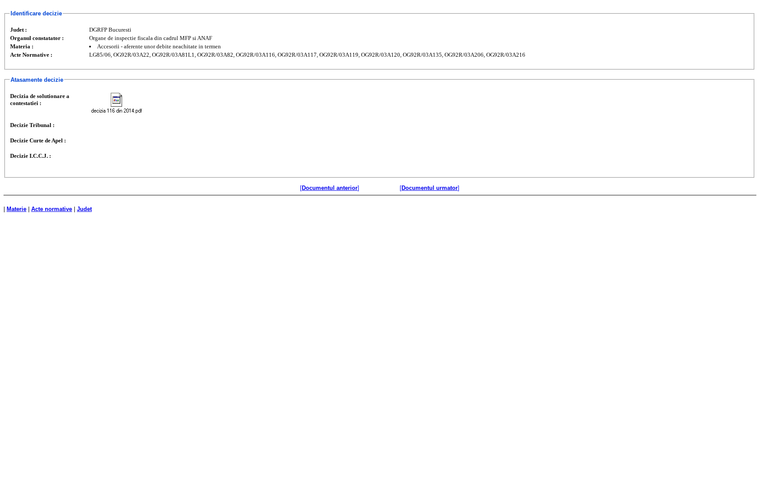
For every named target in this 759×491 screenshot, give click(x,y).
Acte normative (51, 209)
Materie (16, 209)
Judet (84, 209)
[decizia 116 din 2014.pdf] (116, 103)
